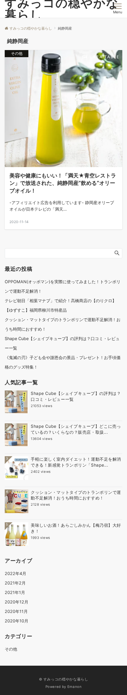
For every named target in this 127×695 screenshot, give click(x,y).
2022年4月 (15, 573)
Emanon (74, 687)
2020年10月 (16, 620)
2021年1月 (15, 592)
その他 (11, 648)
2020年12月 (16, 601)
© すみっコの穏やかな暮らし (63, 679)
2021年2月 (15, 582)
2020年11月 (16, 611)
